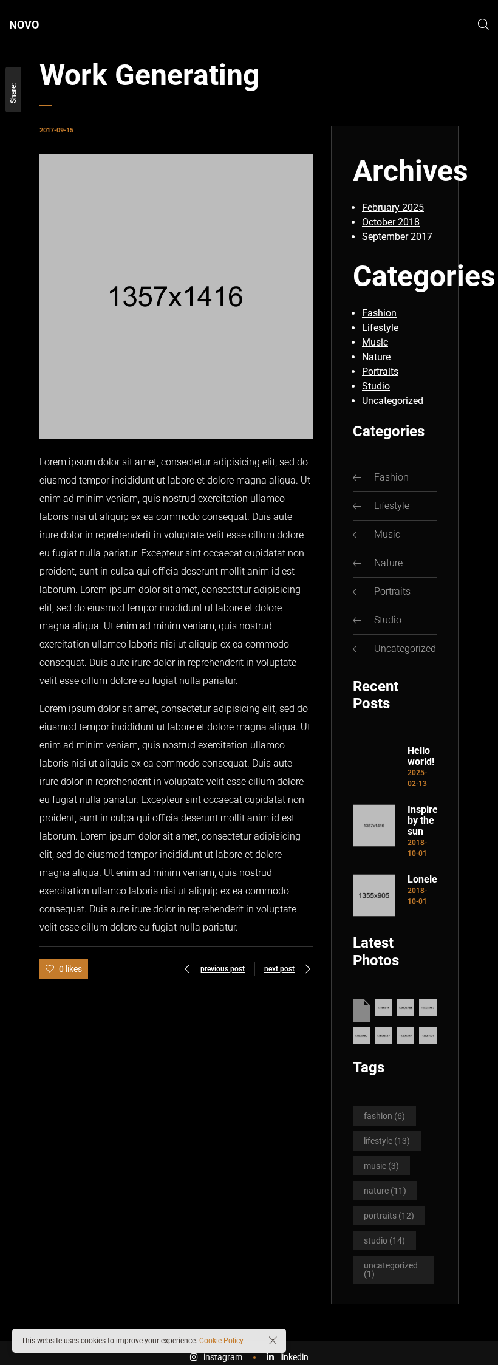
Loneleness (422, 879)
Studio (376, 386)
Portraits (380, 371)
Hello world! (421, 756)
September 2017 (397, 236)
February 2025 (393, 207)
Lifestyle (380, 328)
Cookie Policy (221, 1340)
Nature (376, 357)
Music (375, 342)
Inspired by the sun (422, 820)
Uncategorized (392, 400)
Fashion (379, 313)
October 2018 (391, 222)
